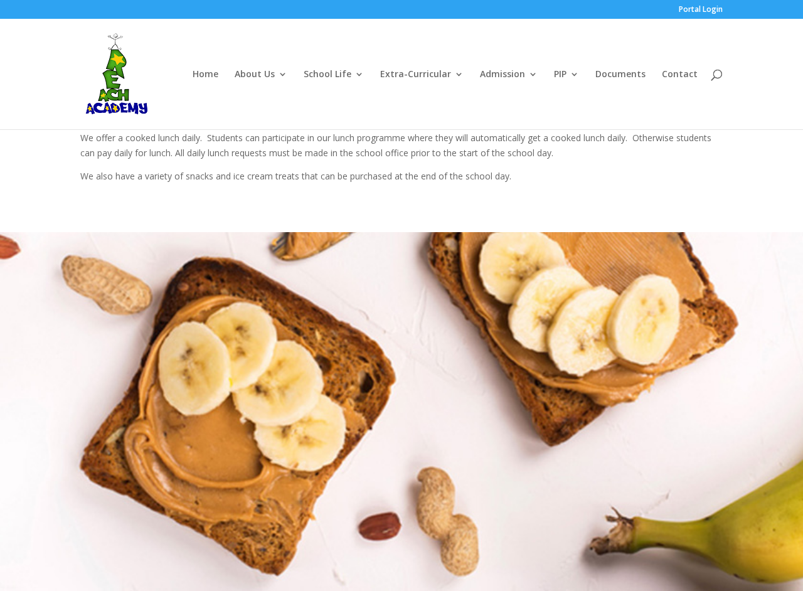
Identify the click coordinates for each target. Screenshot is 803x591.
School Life (327, 75)
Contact (680, 75)
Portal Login (701, 10)
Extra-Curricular (415, 75)
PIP (560, 75)
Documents (620, 75)
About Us (255, 75)
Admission (502, 75)
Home (205, 75)
